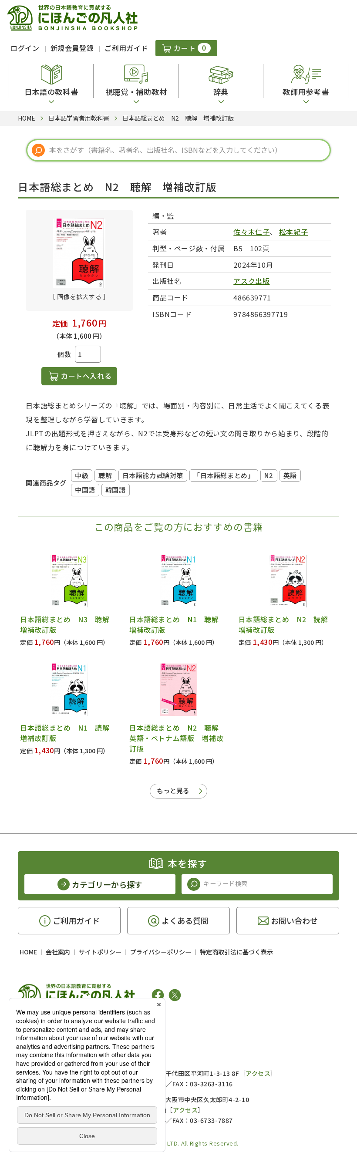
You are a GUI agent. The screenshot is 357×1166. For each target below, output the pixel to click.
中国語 (85, 489)
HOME (28, 951)
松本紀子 (293, 231)
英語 (290, 475)
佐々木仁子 (251, 231)
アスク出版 (251, 281)
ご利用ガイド (126, 48)
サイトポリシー (100, 951)
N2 (268, 475)
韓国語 (115, 489)
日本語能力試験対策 (152, 475)
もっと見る (173, 790)
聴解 (105, 475)
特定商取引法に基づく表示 (236, 951)
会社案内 (58, 951)
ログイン (25, 48)
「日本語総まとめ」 (223, 475)
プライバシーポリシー (160, 951)
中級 (81, 475)
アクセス (258, 1073)
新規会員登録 (72, 48)
